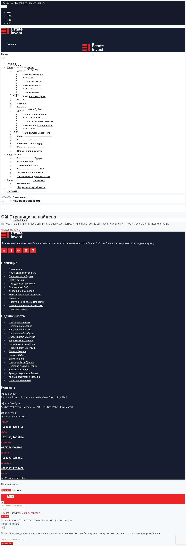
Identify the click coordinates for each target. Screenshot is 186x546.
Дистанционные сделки (22, 291)
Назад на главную (10, 229)
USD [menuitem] (9, 16)
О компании (19, 197)
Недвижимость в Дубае (22, 337)
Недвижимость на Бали (22, 344)
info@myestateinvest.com (14, 478)
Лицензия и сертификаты (27, 201)
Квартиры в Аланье (19, 322)
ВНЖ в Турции (16, 280)
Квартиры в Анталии (20, 329)
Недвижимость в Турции (22, 347)
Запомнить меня (13, 513)
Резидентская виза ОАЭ (22, 283)
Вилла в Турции (17, 351)
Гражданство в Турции (21, 276)
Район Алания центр (34, 96)
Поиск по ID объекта (20, 380)
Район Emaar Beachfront (36, 132)
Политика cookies (18, 309)
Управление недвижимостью (33, 176)
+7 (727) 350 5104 (11, 447)
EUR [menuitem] (9, 12)
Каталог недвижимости (20, 57)
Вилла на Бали (16, 358)
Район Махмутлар (28, 69)
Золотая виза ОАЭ (18, 287)
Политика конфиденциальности (26, 301)
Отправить (7, 543)
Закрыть (17, 490)
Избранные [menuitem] (20, 220)
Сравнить (6, 490)
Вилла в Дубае (17, 355)
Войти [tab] (10, 496)
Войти (5, 517)
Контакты (12, 209)
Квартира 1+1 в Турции (21, 362)
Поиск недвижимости (29, 151)
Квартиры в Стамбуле (21, 333)
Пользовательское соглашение (26, 305)
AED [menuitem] (9, 23)
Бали (15, 131)
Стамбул (17, 94)
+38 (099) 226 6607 (12, 457)
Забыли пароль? (31, 513)
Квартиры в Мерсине (20, 326)
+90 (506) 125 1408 (12, 426)
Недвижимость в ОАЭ (21, 340)
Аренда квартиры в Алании (24, 373)
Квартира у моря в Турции (23, 366)
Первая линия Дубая (30, 109)
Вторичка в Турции (19, 369)
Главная (11, 44)
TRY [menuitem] (9, 19)
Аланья (17, 65)
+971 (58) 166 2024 (12, 437)
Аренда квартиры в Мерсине (24, 377)
